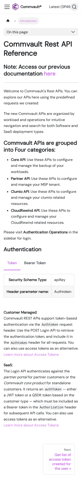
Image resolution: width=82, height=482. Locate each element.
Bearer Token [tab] (35, 262)
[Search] (74, 7)
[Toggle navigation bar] (7, 6)
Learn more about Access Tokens (31, 354)
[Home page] (8, 20)
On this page (17, 32)
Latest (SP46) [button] (60, 6)
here (50, 73)
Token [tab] (12, 262)
